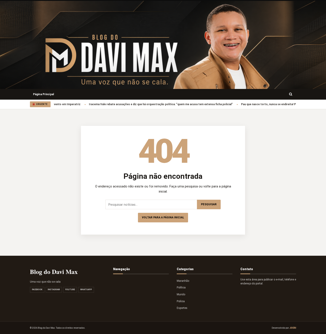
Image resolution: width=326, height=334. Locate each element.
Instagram (54, 289)
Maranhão (183, 280)
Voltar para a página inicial (163, 217)
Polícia (181, 301)
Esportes (182, 308)
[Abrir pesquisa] (290, 94)
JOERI (292, 328)
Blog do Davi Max (54, 271)
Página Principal (43, 94)
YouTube (70, 289)
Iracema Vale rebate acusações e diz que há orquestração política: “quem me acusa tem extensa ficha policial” (153, 104)
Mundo (181, 294)
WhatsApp (86, 289)
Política (181, 287)
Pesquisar (209, 204)
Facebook (37, 289)
